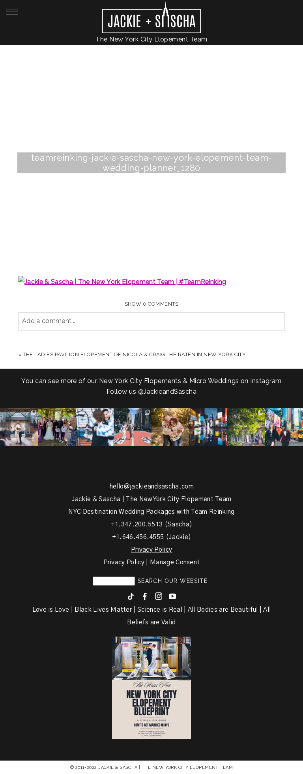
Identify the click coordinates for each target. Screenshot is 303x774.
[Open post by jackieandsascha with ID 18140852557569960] (19, 427)
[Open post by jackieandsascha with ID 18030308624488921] (208, 427)
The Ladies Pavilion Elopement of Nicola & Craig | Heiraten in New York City (134, 354)
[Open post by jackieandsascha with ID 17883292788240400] (246, 427)
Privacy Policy (151, 550)
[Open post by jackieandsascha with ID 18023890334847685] (95, 427)
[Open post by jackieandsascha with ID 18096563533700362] (170, 427)
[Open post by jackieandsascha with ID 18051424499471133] (284, 427)
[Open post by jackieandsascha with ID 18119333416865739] (133, 427)
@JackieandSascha (167, 391)
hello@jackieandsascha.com (151, 486)
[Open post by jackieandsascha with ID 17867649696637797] (57, 427)
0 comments (152, 304)
